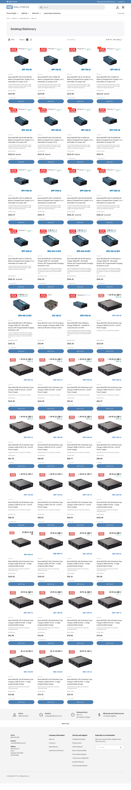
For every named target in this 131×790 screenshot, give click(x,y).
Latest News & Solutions (52, 13)
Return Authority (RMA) (79, 750)
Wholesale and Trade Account (106, 2)
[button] (123, 7)
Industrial (35, 13)
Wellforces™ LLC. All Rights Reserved (19, 776)
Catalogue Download (78, 739)
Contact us (121, 2)
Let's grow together (109, 716)
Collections (14, 18)
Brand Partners (53, 747)
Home (8, 18)
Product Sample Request (80, 765)
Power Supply (11, 13)
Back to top (65, 723)
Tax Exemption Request (79, 754)
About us (51, 739)
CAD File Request (77, 747)
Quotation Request (78, 762)
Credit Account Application (80, 758)
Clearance (121, 13)
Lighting (24, 13)
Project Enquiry (77, 743)
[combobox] (71, 7)
